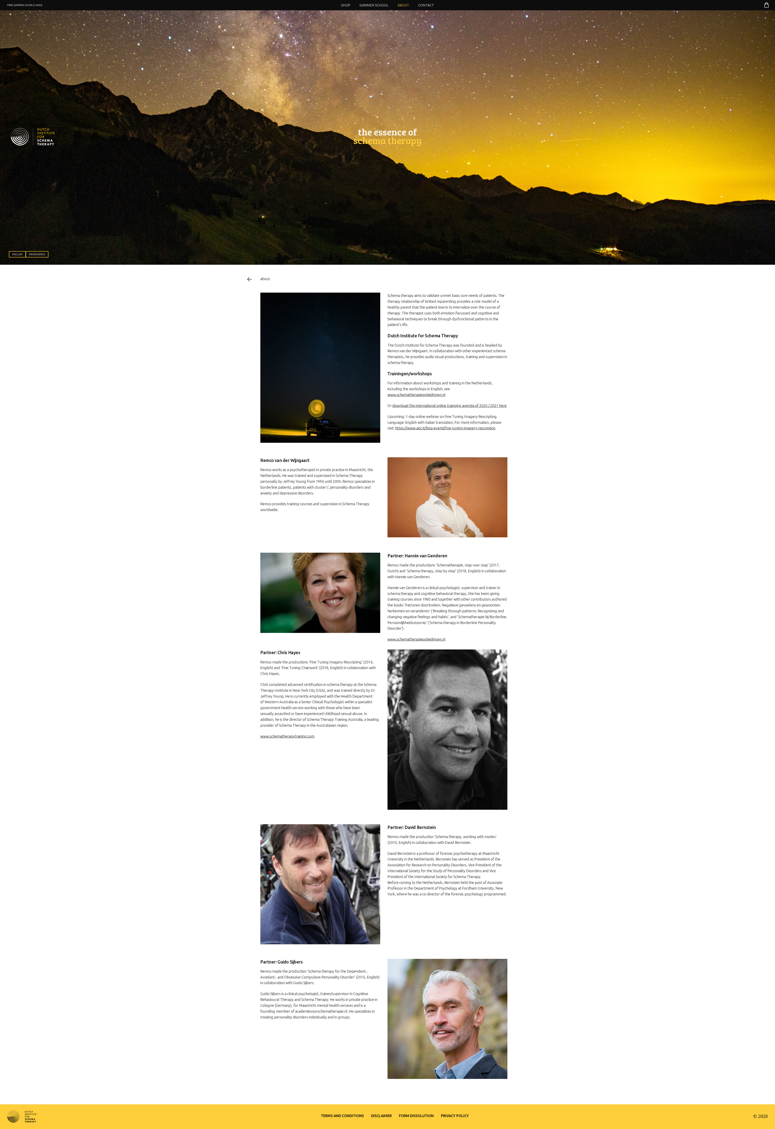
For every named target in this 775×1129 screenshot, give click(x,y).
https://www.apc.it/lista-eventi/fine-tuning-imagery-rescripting (445, 428)
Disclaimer (381, 1116)
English (17, 254)
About (403, 5)
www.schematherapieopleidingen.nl (416, 395)
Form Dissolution (416, 1116)
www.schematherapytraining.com (287, 736)
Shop (345, 5)
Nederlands (37, 254)
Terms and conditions (342, 1116)
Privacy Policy (455, 1116)
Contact (426, 5)
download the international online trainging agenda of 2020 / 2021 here (449, 406)
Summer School (374, 5)
